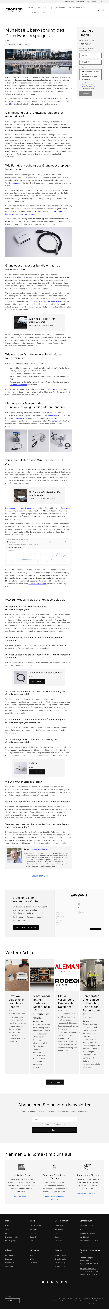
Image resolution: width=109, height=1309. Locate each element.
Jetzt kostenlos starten (26, 927)
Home (7, 1226)
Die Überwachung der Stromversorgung (22, 508)
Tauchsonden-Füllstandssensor (45, 672)
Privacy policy (60, 1266)
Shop (7, 1229)
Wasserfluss (52, 415)
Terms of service (61, 1255)
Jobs (57, 1237)
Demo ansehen (20, 1196)
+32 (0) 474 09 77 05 (89, 1272)
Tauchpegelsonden (13, 183)
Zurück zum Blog (40, 876)
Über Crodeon (60, 1226)
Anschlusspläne (85, 1237)
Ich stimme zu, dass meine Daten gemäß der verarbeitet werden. (90, 85)
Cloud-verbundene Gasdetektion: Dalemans (67, 1001)
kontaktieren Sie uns (37, 584)
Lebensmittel (10, 1263)
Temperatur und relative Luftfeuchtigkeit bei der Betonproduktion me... (92, 1005)
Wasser (33, 1255)
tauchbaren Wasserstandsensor (49, 389)
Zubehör (33, 1237)
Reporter (32, 277)
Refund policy (60, 1263)
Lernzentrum (69, 1)
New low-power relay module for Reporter (17, 1001)
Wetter (32, 1259)
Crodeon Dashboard (18, 385)
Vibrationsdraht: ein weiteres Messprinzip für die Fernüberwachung (41, 1006)
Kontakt (8, 1233)
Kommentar (84, 68)
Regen (8, 418)
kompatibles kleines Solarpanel (46, 301)
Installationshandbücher (89, 1241)
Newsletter (80, 1)
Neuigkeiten (59, 1229)
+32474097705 (86, 44)
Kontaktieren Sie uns (86, 1193)
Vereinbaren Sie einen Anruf (54, 1198)
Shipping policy (61, 1259)
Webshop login (10, 1241)
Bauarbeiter (66, 508)
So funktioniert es (36, 1226)
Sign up (54, 1130)
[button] (31, 7)
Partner (57, 1233)
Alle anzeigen (54, 1082)
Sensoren (56, 421)
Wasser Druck (22, 418)
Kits (31, 1241)
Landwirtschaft (11, 1255)
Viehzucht (9, 1266)
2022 (11, 104)
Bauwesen (9, 1259)
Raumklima (34, 1263)
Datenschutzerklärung (89, 87)
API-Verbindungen (86, 1226)
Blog (87, 1)
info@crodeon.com (88, 1268)
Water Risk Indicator (49, 98)
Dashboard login (11, 1237)
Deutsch (10, 1301)
